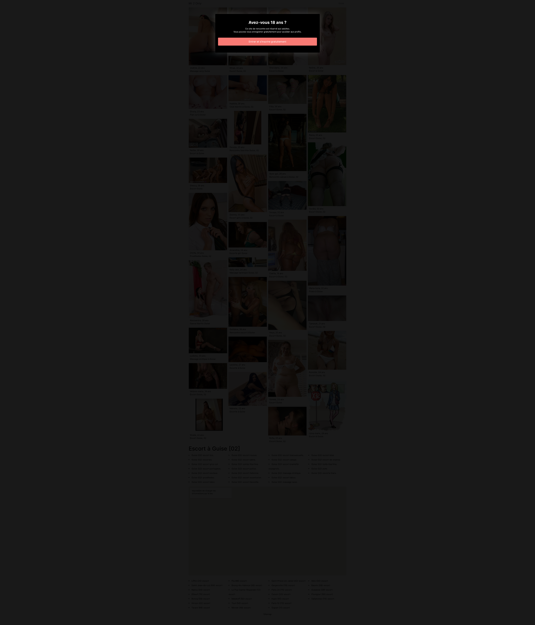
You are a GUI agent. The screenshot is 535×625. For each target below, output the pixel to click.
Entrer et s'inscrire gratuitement (267, 41)
